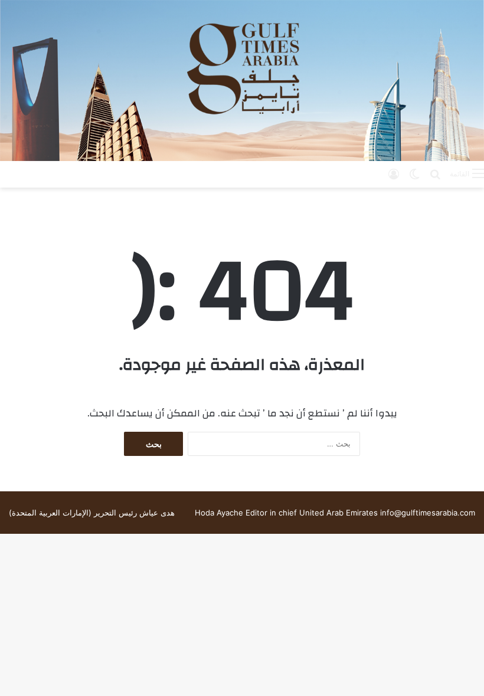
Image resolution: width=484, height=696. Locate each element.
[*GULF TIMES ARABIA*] (242, 80)
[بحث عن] (435, 173)
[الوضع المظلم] (414, 173)
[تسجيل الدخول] (394, 173)
